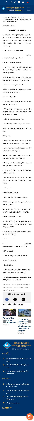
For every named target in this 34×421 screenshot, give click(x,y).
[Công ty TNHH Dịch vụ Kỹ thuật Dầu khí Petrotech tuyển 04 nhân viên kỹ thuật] (9, 309)
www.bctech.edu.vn (16, 239)
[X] (15, 299)
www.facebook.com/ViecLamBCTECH (15, 246)
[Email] (23, 299)
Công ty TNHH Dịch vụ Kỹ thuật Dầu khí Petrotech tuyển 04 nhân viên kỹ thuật (9, 324)
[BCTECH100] (17, 339)
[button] (6, 2)
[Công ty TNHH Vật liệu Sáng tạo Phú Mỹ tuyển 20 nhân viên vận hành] (24, 309)
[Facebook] (7, 299)
